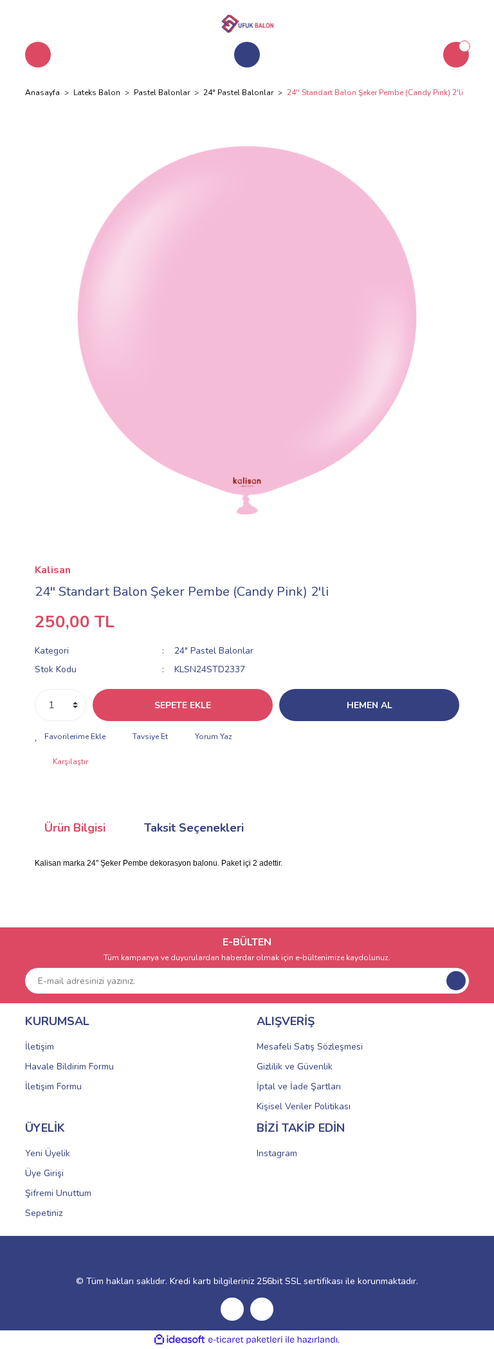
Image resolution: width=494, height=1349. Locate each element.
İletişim (39, 1047)
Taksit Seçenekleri (194, 827)
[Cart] (456, 54)
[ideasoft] (179, 1340)
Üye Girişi (44, 1173)
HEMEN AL (369, 705)
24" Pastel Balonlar (213, 651)
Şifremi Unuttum (58, 1193)
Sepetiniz (43, 1213)
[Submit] (456, 980)
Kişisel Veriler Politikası (304, 1106)
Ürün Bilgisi (74, 827)
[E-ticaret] (245, 1340)
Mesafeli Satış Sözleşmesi (310, 1047)
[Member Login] (247, 54)
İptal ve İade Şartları (299, 1086)
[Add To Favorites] (70, 736)
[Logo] (247, 22)
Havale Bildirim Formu (69, 1066)
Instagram (277, 1153)
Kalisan (53, 570)
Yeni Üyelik (47, 1153)
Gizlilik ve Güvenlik (295, 1066)
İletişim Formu (53, 1086)
